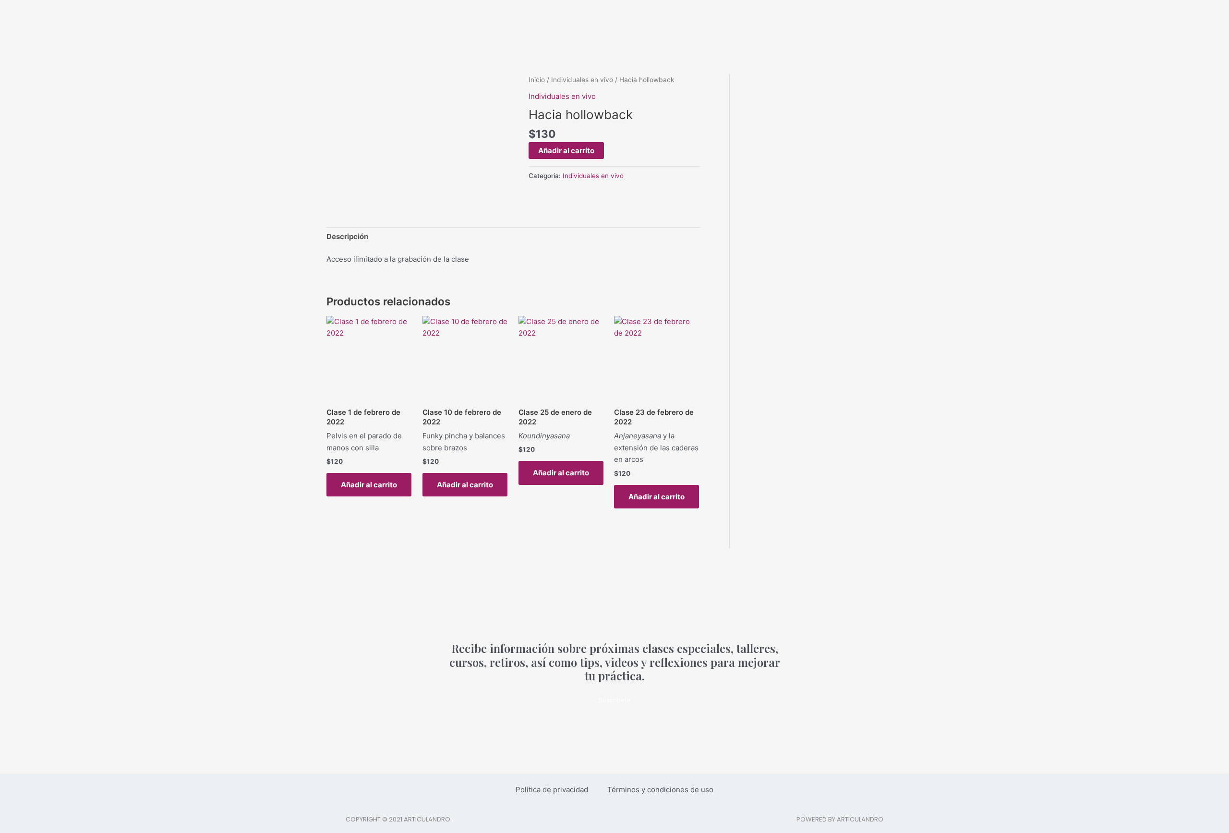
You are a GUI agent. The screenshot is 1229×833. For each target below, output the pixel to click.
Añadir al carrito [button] (369, 484)
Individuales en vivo (582, 80)
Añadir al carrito (566, 150)
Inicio (537, 80)
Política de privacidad (552, 789)
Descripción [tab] (347, 236)
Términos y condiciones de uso (660, 789)
